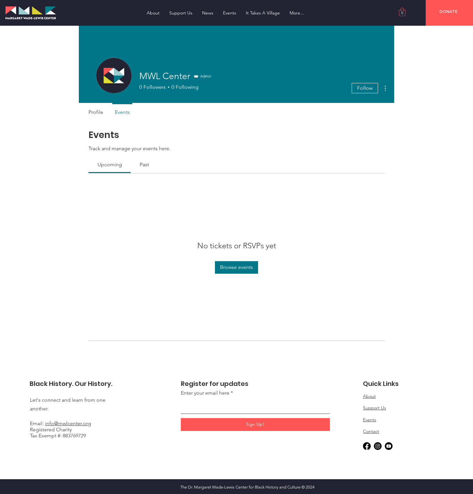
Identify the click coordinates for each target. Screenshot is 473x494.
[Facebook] (367, 446)
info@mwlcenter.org (68, 423)
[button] (402, 12)
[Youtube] (389, 446)
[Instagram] (378, 446)
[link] (109, 164)
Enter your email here (205, 393)
